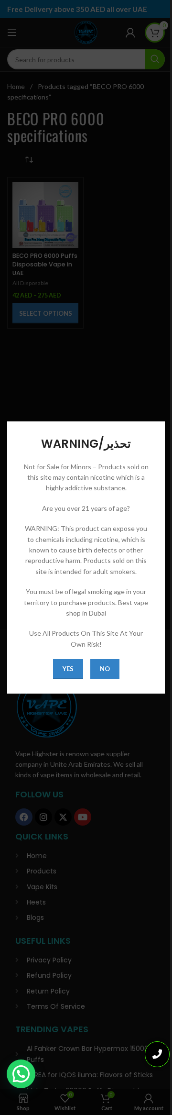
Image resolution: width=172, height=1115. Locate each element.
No (105, 669)
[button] (21, 1074)
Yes (68, 669)
